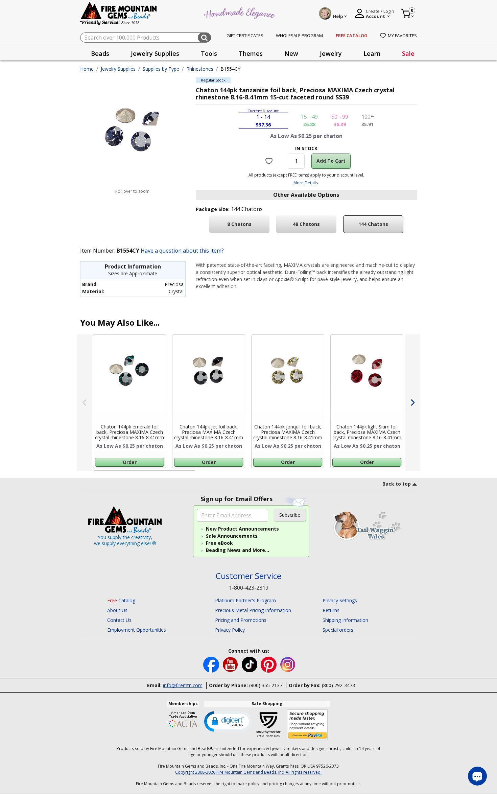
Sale (408, 53)
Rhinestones (199, 69)
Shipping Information (345, 620)
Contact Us (119, 620)
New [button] (291, 53)
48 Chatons (306, 224)
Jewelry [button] (331, 53)
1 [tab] (97, 473)
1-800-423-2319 (248, 587)
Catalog (121, 600)
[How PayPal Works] (307, 724)
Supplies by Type (161, 69)
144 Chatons (373, 224)
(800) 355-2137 (265, 685)
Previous (84, 402)
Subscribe (289, 515)
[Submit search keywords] (204, 37)
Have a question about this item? (182, 250)
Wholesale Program (299, 35)
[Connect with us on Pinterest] (269, 664)
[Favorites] (270, 161)
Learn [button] (371, 53)
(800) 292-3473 (338, 685)
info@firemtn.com (183, 685)
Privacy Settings (340, 600)
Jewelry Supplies (118, 69)
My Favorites (402, 35)
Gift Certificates (245, 35)
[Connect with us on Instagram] (288, 664)
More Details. (306, 183)
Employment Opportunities (136, 630)
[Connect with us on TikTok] (250, 664)
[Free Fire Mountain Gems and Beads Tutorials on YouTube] (231, 664)
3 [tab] (305, 473)
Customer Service (248, 576)
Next (412, 402)
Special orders (338, 630)
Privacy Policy (230, 630)
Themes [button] (251, 53)
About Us (117, 610)
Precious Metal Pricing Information (253, 610)
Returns (331, 610)
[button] (228, 720)
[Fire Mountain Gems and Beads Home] (118, 13)
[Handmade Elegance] (240, 12)
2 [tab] (201, 473)
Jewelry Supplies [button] (155, 53)
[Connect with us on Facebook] (211, 664)
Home (87, 69)
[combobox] (145, 37)
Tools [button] (209, 53)
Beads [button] (100, 53)
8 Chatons (239, 224)
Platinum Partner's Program (245, 600)
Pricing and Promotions (240, 620)
